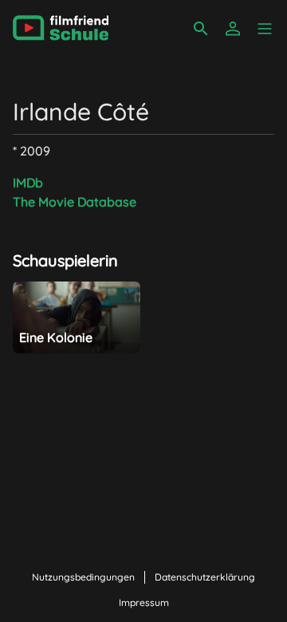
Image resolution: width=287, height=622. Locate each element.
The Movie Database (74, 202)
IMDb (28, 183)
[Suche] (201, 29)
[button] (265, 29)
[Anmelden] (233, 29)
